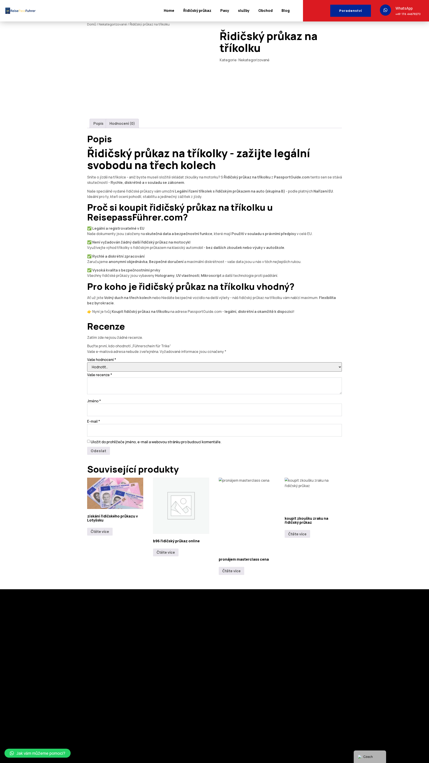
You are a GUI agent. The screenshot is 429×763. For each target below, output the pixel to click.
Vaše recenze (99, 374)
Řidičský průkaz (197, 10)
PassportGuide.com (292, 177)
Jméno (94, 400)
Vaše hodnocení (101, 359)
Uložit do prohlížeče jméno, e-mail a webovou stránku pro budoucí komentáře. (156, 441)
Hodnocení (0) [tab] (122, 123)
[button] (37, 753)
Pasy (224, 10)
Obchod (265, 10)
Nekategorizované (113, 24)
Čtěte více (100, 531)
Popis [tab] (98, 123)
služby (243, 10)
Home (169, 10)
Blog (286, 10)
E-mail (93, 421)
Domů (91, 24)
